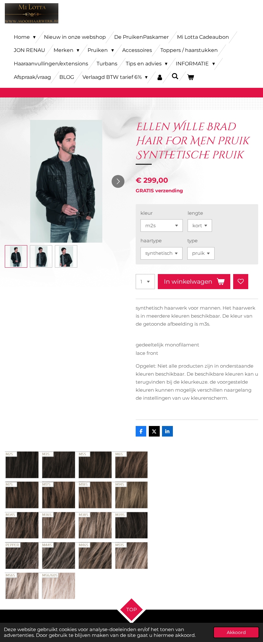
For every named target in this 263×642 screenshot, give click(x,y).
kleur (146, 213)
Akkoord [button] (236, 632)
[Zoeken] (175, 76)
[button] (16, 256)
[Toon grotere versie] (76, 525)
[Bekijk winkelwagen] (190, 77)
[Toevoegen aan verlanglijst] (240, 281)
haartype (151, 241)
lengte (195, 213)
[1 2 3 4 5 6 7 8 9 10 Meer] (145, 281)
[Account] (159, 77)
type (192, 241)
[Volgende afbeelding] (118, 181)
